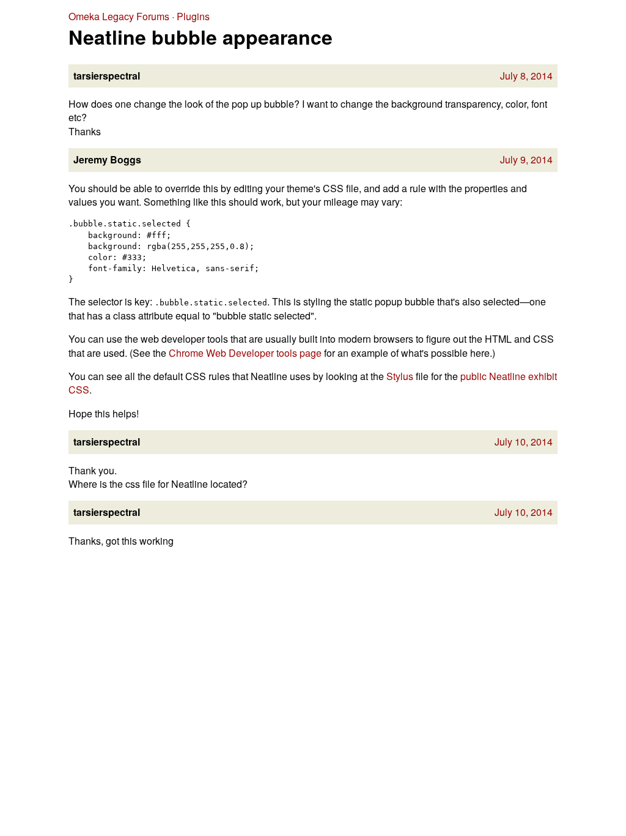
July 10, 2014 (524, 442)
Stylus (399, 376)
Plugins (193, 16)
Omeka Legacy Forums (118, 16)
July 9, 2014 (526, 159)
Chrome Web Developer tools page (245, 353)
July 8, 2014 (526, 76)
